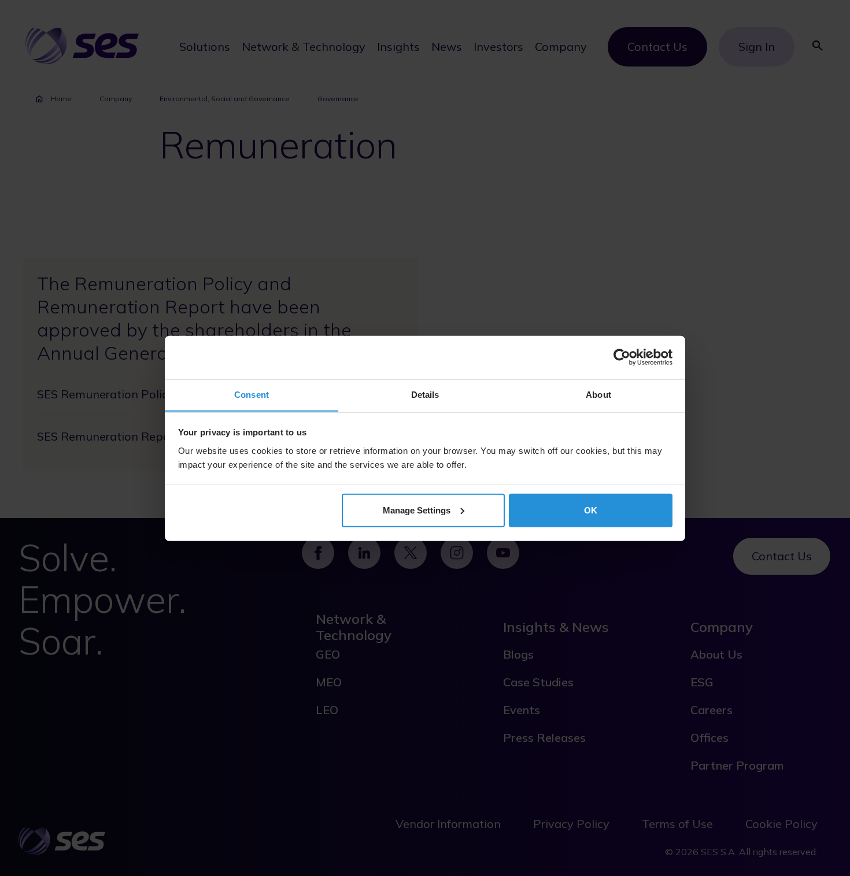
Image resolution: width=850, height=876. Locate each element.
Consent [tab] (251, 394)
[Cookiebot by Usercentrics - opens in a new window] (621, 357)
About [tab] (598, 394)
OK (590, 510)
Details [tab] (425, 394)
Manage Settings (416, 510)
